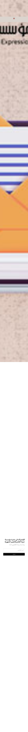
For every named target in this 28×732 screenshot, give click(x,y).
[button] (14, 18)
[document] (14, 366)
